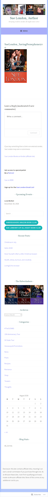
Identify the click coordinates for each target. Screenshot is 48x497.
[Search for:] (23, 213)
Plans (6, 358)
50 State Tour (9, 340)
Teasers (7, 381)
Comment (33, 133)
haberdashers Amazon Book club (21, 222)
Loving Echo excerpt (11, 265)
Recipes (7, 363)
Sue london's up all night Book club (23, 228)
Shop (6, 375)
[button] (10, 295)
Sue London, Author (24, 18)
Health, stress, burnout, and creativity (17, 260)
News (6, 352)
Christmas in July (10, 242)
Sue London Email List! (25, 187)
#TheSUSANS (9, 328)
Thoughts (7, 387)
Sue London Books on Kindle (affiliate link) (19, 156)
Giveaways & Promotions (13, 346)
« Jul (6, 432)
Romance (8, 369)
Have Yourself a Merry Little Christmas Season (20, 254)
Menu (25, 31)
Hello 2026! (8, 248)
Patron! (11, 173)
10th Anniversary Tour (12, 334)
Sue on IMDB (8, 180)
